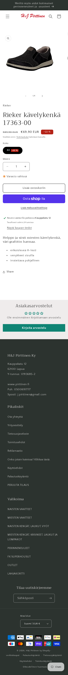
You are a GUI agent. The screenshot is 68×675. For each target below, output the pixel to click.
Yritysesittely (15, 425)
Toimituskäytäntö (43, 661)
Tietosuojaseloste (18, 433)
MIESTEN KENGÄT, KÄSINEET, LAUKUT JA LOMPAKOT (33, 537)
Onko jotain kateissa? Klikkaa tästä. (29, 459)
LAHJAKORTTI (16, 573)
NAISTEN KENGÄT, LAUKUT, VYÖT (28, 526)
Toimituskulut (22, 137)
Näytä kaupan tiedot (19, 227)
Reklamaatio (15, 450)
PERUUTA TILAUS (18, 485)
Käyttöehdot (15, 468)
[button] (7, 16)
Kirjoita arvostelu (34, 328)
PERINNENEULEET (18, 548)
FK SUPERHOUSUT (19, 556)
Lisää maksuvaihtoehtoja (34, 208)
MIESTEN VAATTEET (20, 517)
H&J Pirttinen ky (34, 650)
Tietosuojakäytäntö (52, 655)
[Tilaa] (50, 598)
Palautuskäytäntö (18, 476)
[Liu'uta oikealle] (42, 96)
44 (12, 150)
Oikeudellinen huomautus (36, 667)
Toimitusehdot (16, 442)
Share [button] (10, 271)
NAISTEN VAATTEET (20, 509)
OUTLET (13, 565)
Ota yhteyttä (15, 416)
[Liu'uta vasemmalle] (26, 96)
